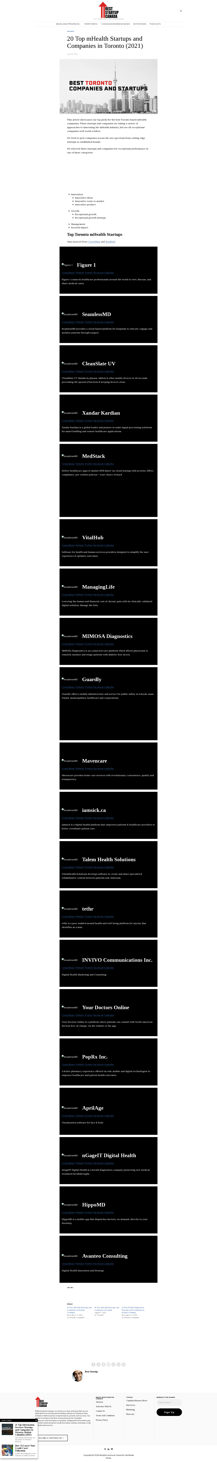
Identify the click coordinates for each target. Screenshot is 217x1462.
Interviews (130, 1405)
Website (79, 272)
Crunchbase (94, 241)
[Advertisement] (108, 175)
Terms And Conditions (105, 1415)
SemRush (110, 241)
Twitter (89, 272)
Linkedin (109, 272)
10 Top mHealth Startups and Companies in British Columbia (79, 1310)
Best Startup (91, 1371)
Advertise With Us (103, 1406)
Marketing (130, 1410)
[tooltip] (93, 1364)
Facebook (98, 272)
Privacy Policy (102, 1420)
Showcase (130, 1414)
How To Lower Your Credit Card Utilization (25, 1448)
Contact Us (100, 1411)
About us (99, 1402)
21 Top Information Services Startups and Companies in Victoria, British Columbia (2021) (24, 1430)
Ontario (70, 31)
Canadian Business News (136, 1400)
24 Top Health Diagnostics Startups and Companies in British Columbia (133, 1310)
